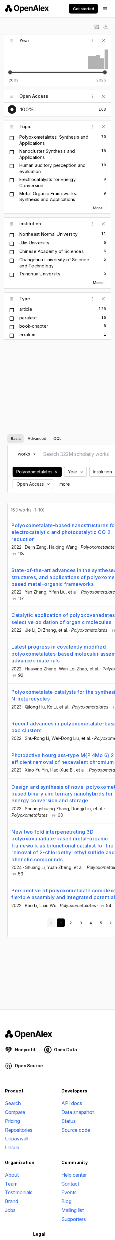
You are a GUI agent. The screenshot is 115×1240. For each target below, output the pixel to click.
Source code (75, 1130)
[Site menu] (105, 9)
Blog (66, 1201)
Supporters (73, 1219)
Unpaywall (16, 1138)
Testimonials (19, 1192)
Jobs (10, 1210)
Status (68, 1121)
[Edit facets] (96, 26)
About (12, 1175)
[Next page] (110, 922)
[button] (56, 472)
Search (13, 1103)
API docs (71, 1103)
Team (11, 1184)
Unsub (12, 1147)
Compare (15, 1112)
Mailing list (72, 1210)
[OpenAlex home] (27, 9)
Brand (11, 1201)
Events (69, 1192)
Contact (70, 1184)
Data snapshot (77, 1112)
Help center (74, 1175)
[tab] (15, 438)
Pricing (12, 1121)
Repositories (19, 1130)
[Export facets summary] (106, 26)
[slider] (10, 72)
